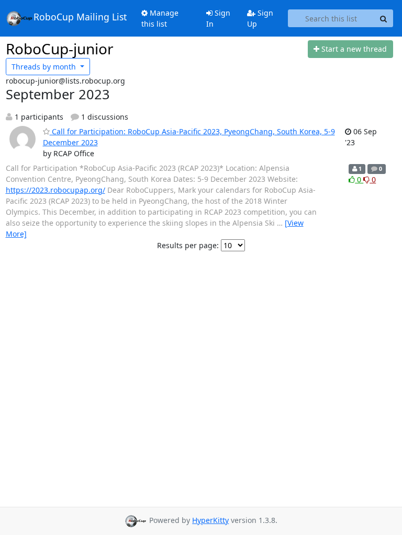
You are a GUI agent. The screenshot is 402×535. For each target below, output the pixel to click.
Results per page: (188, 245)
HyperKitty (210, 520)
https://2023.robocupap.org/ (55, 190)
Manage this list (159, 18)
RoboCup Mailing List (80, 17)
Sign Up (260, 18)
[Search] (383, 18)
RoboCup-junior (60, 49)
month (45, 67)
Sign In (218, 18)
